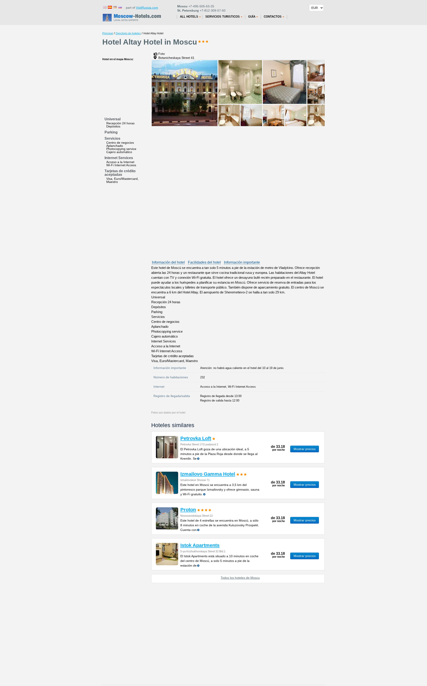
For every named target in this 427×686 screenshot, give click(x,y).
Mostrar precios (305, 449)
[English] (104, 7)
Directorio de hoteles (128, 33)
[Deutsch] (115, 7)
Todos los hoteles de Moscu (240, 578)
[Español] (109, 7)
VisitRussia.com (147, 7)
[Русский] (120, 7)
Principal (107, 33)
